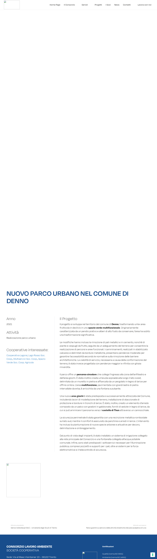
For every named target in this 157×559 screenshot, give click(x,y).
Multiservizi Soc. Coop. (25, 359)
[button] (76, 5)
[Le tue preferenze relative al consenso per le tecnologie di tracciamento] (152, 554)
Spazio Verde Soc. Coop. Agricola (26, 360)
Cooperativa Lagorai (17, 355)
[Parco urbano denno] (24, 480)
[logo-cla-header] (12, 4)
